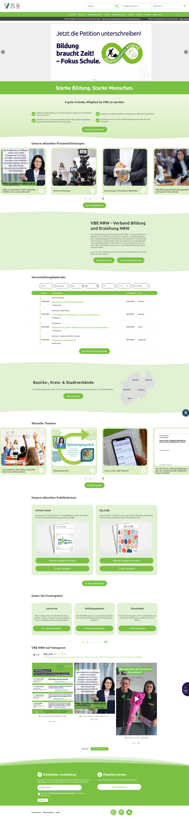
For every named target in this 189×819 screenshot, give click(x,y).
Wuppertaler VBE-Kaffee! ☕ (64, 340)
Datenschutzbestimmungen (63, 793)
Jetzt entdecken (73, 396)
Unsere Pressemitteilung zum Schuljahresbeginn (68, 19)
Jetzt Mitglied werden (94, 129)
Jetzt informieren (104, 260)
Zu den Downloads (137, 628)
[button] (94, 79)
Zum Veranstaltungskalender (94, 351)
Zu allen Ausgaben (62, 568)
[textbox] (46, 285)
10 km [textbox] (121, 286)
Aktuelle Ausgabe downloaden (62, 560)
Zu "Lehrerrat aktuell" (51, 628)
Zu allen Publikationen (94, 583)
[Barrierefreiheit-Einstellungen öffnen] (186, 413)
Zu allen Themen (94, 485)
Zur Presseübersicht (94, 205)
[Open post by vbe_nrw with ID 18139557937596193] (136, 699)
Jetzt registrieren (119, 787)
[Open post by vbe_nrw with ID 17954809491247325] (52, 688)
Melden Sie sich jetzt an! (175, 19)
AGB (58, 812)
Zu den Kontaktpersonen (131, 260)
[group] (23, 171)
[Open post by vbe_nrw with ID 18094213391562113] (94, 688)
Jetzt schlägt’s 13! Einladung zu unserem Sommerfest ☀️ (76, 315)
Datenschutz (48, 812)
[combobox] (46, 285)
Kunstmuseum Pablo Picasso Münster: (68, 302)
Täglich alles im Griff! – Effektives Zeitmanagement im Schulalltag (80, 327)
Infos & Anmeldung (133, 19)
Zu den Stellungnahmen (94, 628)
